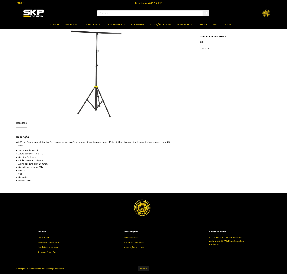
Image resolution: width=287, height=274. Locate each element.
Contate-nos (43, 237)
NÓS (215, 25)
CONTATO (227, 25)
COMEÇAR (55, 25)
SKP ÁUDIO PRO (184, 25)
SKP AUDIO (36, 268)
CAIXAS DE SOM (92, 25)
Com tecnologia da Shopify (52, 268)
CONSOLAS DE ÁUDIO (115, 25)
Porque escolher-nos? (134, 242)
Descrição (21, 122)
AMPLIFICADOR (71, 25)
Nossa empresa (131, 237)
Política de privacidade (48, 242)
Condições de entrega (48, 247)
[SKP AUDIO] (33, 13)
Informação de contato (134, 247)
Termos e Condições (47, 252)
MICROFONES (136, 25)
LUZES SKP (202, 25)
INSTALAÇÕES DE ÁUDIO (160, 25)
